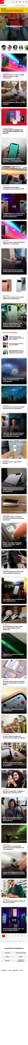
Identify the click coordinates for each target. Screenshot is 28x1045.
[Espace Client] (23, 2)
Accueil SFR (2, 2)
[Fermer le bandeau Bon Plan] (26, 10)
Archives (3, 970)
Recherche (13, 2)
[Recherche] (13, 2)
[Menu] (26, 2)
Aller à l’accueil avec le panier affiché (16, 2)
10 (18, 936)
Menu (26, 2)
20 (21, 936)
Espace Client (23, 2)
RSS (21, 970)
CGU (9, 970)
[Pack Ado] (14, 122)
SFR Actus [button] (3, 5)
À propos (15, 970)
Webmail (19, 2)
